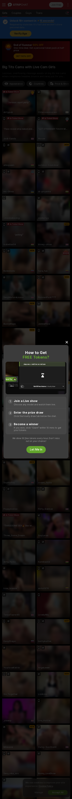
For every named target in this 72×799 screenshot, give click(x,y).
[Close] (67, 342)
